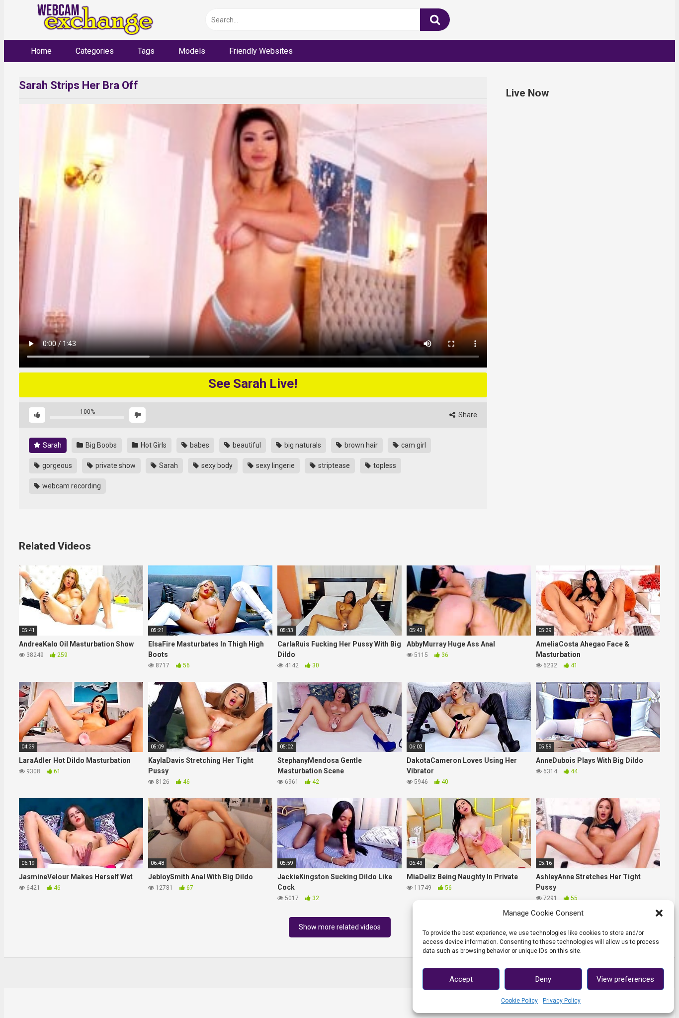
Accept (461, 979)
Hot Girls (153, 445)
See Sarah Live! (252, 383)
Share (467, 415)
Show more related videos (340, 927)
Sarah (51, 445)
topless (384, 465)
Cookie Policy (519, 1000)
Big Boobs (100, 445)
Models (191, 51)
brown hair (360, 445)
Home (41, 51)
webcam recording (71, 486)
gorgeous (56, 465)
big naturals (302, 445)
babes (198, 445)
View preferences (625, 979)
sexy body (216, 465)
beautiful (246, 445)
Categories (95, 51)
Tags (146, 51)
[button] (659, 913)
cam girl (413, 445)
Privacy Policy (562, 1000)
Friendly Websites (261, 51)
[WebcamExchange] (90, 20)
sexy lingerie (275, 465)
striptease (333, 465)
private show (115, 465)
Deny (543, 979)
